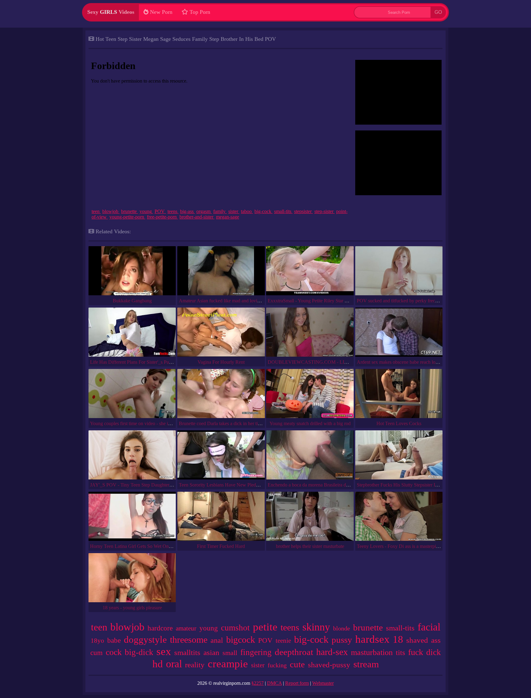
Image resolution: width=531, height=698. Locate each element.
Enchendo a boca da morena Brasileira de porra (314, 484)
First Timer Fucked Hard (221, 546)
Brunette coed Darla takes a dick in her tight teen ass (229, 423)
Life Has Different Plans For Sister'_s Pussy (132, 362)
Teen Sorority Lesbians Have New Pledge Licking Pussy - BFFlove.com (249, 484)
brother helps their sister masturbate (310, 546)
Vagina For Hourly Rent (221, 362)
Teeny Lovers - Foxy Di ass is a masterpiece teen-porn (409, 546)
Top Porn (199, 12)
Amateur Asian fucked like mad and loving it (222, 300)
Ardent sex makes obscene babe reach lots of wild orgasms (414, 362)
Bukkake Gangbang (132, 300)
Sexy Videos (110, 12)
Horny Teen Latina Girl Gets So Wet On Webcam (138, 546)
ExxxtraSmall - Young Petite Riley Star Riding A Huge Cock (327, 300)
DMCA (274, 683)
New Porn (160, 12)
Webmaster (323, 683)
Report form (297, 683)
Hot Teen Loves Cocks (398, 423)
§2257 (257, 683)
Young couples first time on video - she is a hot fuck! (141, 423)
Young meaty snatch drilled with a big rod (310, 423)
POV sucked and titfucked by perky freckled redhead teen (413, 300)
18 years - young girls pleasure (132, 607)
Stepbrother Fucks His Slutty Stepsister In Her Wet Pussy (412, 484)
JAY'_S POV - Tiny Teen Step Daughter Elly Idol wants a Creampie (156, 484)
